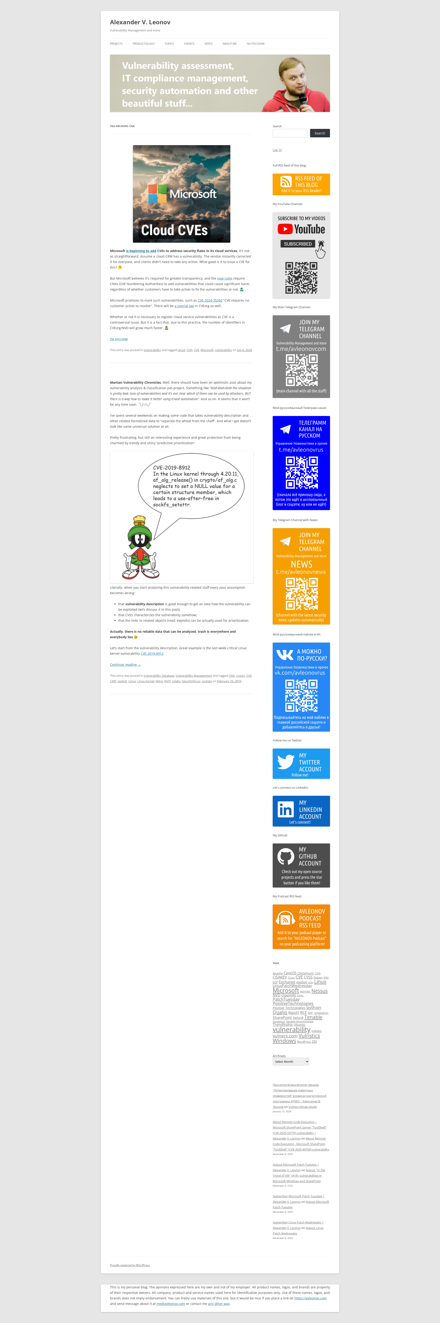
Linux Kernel (145, 681)
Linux (132, 681)
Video (208, 44)
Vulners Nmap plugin (303, 1107)
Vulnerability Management (194, 676)
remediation (321, 1013)
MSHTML (305, 991)
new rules (224, 278)
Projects (116, 44)
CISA (318, 973)
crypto (240, 676)
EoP (275, 982)
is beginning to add (141, 251)
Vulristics (309, 1035)
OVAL (300, 995)
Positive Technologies (289, 1008)
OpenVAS (288, 995)
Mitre (159, 681)
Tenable (313, 1017)
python (313, 1007)
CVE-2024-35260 (210, 300)
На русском (255, 44)
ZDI (314, 1041)
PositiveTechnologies (293, 1003)
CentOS (290, 973)
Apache (278, 973)
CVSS (308, 977)
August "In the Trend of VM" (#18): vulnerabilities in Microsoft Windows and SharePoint (299, 1175)
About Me (230, 44)
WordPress (304, 1041)
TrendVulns (283, 1024)
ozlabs (176, 681)
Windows (284, 1040)
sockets (207, 681)
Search (277, 126)
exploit (122, 681)
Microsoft (207, 350)
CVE (196, 350)
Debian (318, 977)
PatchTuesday (286, 999)
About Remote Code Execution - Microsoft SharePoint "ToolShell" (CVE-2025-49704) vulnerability (301, 1143)
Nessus (319, 990)
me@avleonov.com (171, 1303)
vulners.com (285, 1036)
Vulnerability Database (159, 676)
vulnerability (223, 350)
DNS (326, 977)
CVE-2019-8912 (152, 653)
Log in (277, 150)
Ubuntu (299, 1024)
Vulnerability (152, 350)
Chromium (305, 973)
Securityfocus (191, 681)
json (310, 982)
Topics (169, 44)
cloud (181, 350)
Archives (279, 1056)
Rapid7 (293, 1012)
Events (189, 44)
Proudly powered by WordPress (130, 1265)
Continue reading (125, 664)
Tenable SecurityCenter (300, 1021)
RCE (303, 1012)
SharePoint (282, 1017)
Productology (144, 44)
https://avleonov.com (310, 1298)
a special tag (184, 306)
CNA (189, 350)
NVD (167, 681)
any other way (219, 1303)
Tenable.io (279, 1021)
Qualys (280, 1012)
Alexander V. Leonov (140, 22)
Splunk (298, 1017)
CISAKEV (280, 977)
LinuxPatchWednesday (292, 985)
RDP (310, 1013)
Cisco (291, 977)
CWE (113, 681)
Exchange (287, 982)
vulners (316, 1031)
